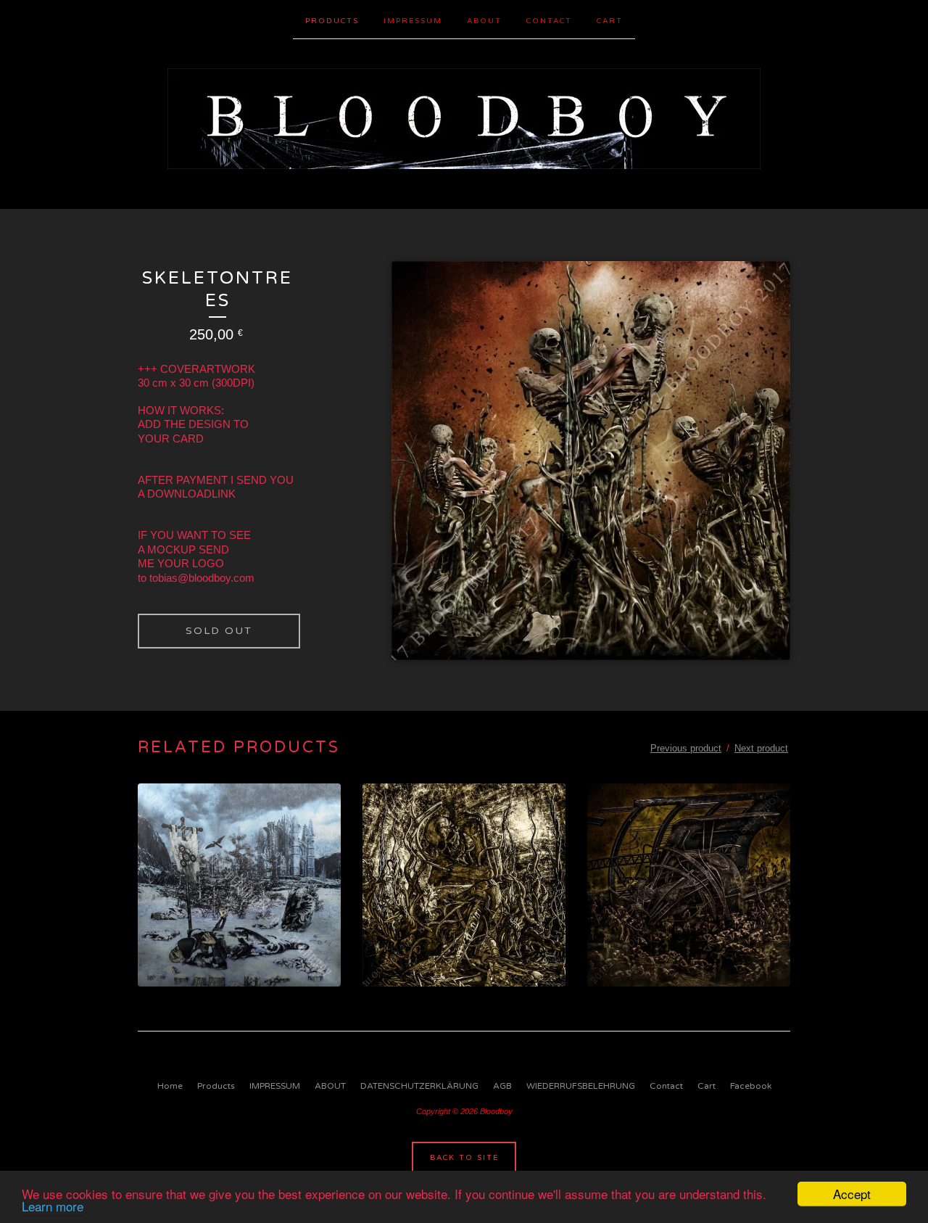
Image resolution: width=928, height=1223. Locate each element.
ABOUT (484, 21)
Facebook (750, 1086)
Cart (610, 21)
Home (170, 1086)
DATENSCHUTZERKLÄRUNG (419, 1086)
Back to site (464, 1157)
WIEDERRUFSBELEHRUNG (580, 1086)
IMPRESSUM (413, 21)
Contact (549, 21)
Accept (852, 1194)
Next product (761, 748)
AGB (502, 1086)
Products (332, 21)
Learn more (52, 1206)
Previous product (685, 748)
